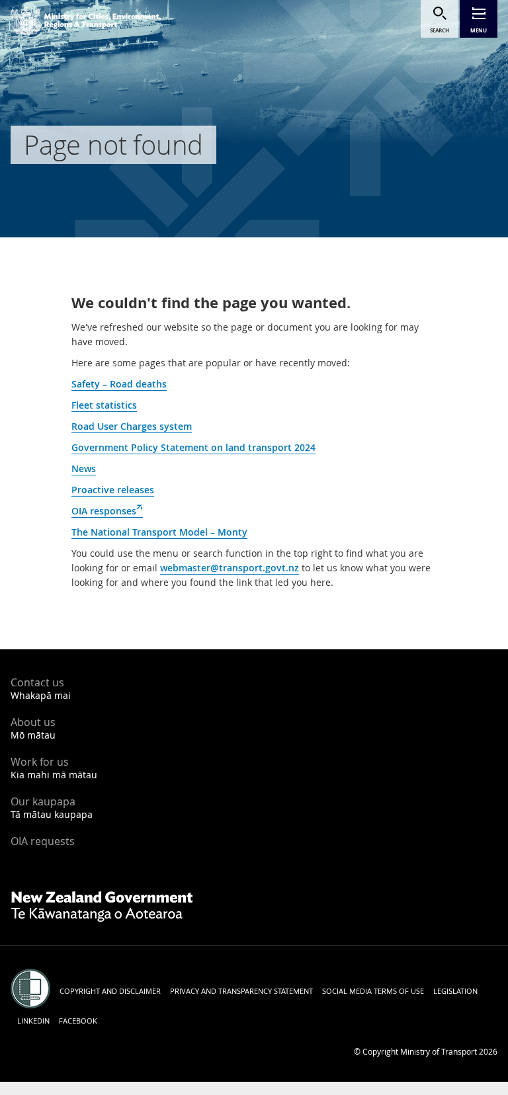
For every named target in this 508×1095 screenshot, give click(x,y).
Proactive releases (112, 489)
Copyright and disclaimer (110, 991)
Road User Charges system (131, 426)
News (83, 468)
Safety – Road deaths (119, 384)
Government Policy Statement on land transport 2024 (193, 447)
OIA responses (107, 511)
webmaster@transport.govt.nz (229, 567)
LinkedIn (33, 1021)
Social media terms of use (373, 991)
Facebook (78, 1021)
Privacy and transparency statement (241, 991)
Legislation (455, 991)
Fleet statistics (104, 405)
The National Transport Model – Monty (159, 532)
